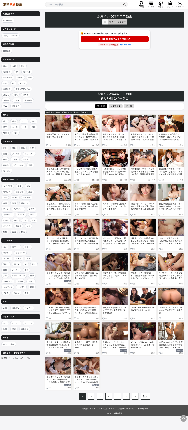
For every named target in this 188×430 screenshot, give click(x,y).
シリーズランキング (106, 408)
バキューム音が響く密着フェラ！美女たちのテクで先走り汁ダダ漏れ (114, 206)
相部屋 (6, 220)
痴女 (5, 247)
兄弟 (16, 132)
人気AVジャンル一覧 (125, 408)
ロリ (5, 83)
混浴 (34, 220)
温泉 (25, 220)
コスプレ (15, 308)
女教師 (6, 100)
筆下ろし (15, 247)
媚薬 (28, 258)
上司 (25, 127)
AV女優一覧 (8, 20)
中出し (27, 247)
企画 (30, 191)
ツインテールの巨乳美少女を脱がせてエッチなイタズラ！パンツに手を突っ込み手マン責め (170, 276)
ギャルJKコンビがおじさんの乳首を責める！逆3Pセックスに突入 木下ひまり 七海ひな (58, 206)
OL (13, 83)
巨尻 (5, 153)
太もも (15, 159)
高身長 (6, 165)
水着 (5, 308)
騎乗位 (20, 281)
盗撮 (14, 203)
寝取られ (6, 191)
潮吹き (6, 264)
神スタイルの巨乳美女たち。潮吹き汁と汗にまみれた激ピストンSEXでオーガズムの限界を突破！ (142, 276)
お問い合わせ (143, 408)
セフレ (24, 121)
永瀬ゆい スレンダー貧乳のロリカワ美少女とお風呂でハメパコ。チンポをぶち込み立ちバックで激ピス (58, 276)
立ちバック (7, 287)
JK (17, 71)
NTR (28, 186)
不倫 (19, 186)
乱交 (34, 264)
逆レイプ (24, 203)
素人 (5, 66)
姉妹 (34, 121)
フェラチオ (20, 252)
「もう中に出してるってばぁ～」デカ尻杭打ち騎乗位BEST (170, 310)
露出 (16, 220)
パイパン (16, 153)
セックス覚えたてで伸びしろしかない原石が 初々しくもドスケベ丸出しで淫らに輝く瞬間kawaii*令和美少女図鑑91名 (171, 241)
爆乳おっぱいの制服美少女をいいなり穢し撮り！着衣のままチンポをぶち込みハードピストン (142, 241)
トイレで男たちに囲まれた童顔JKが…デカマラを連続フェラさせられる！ (86, 172)
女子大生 (26, 71)
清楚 (30, 77)
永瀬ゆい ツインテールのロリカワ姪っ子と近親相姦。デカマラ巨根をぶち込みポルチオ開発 (114, 345)
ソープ (32, 214)
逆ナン (6, 209)
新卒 (5, 106)
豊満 (30, 165)
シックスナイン (18, 275)
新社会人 (15, 106)
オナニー (6, 252)
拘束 (23, 231)
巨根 (5, 329)
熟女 (23, 66)
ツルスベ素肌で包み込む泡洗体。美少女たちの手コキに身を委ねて (86, 206)
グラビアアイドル (23, 89)
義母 (14, 121)
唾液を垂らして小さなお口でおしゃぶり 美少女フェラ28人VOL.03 (114, 276)
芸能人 (6, 94)
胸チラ (18, 226)
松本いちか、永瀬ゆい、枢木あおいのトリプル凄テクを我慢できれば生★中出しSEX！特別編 (114, 241)
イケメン (15, 323)
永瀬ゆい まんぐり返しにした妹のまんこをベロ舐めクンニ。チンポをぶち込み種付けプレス (86, 380)
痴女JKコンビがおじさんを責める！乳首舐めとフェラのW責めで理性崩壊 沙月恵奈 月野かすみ (142, 172)
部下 (34, 127)
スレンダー (29, 153)
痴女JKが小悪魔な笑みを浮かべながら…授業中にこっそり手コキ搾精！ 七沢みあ (86, 137)
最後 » (145, 396)
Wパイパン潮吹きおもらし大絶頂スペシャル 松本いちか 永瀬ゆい (142, 345)
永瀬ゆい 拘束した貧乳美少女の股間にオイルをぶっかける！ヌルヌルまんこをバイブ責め (58, 345)
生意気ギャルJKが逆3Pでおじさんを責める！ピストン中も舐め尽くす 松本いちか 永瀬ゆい (114, 137)
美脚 (5, 159)
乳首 (32, 148)
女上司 (15, 127)
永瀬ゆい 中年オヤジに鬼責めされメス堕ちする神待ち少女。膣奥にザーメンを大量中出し (171, 345)
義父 (5, 121)
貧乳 (14, 148)
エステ (31, 209)
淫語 (32, 287)
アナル (18, 258)
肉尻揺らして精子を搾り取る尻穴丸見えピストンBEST (86, 345)
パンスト (28, 308)
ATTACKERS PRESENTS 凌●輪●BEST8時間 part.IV (142, 308)
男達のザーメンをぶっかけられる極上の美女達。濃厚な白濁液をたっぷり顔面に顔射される (142, 206)
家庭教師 (28, 100)
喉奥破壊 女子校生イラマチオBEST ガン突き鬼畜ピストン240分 (114, 310)
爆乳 (23, 148)
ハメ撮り (6, 258)
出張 (14, 231)
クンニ (6, 292)
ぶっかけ (15, 270)
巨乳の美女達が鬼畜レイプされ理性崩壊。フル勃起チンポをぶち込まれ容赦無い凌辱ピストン (170, 206)
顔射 (5, 270)
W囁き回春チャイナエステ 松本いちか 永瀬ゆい (58, 135)
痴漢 (5, 203)
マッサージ (7, 214)
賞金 (5, 197)
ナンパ (15, 197)
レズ (28, 226)
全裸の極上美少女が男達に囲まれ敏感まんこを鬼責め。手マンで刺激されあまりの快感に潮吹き (86, 310)
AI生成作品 (7, 77)
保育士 (25, 94)
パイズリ (21, 287)
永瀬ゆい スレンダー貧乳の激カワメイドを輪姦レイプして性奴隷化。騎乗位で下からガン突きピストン (58, 380)
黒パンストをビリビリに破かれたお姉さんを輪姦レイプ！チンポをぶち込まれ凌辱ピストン (86, 241)
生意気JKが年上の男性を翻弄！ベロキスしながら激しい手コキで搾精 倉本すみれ (58, 172)
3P (26, 264)
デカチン (28, 323)
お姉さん (6, 89)
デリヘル (21, 214)
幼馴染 (6, 132)
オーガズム (7, 281)
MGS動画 (6, 51)
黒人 (5, 323)
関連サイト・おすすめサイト (15, 358)
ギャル (22, 83)
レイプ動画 (7, 186)
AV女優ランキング (88, 408)
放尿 (5, 275)
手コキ (16, 264)
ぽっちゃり (18, 165)
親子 (5, 127)
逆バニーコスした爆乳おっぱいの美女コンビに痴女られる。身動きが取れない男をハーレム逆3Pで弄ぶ (58, 241)
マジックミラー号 (10, 35)
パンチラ (7, 226)
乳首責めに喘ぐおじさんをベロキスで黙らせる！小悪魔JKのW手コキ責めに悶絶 (142, 137)
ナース (16, 100)
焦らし (16, 292)
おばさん (6, 71)
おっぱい (6, 170)
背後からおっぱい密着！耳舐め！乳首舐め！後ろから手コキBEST (86, 276)
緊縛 (32, 275)
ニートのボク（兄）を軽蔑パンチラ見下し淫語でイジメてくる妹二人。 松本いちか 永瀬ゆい (58, 310)
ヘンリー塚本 (8, 344)
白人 (16, 94)
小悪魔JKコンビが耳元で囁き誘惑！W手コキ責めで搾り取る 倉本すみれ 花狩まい (114, 172)
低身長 (25, 159)
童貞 (14, 329)
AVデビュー (18, 209)
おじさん (24, 329)
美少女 (20, 77)
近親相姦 (26, 197)
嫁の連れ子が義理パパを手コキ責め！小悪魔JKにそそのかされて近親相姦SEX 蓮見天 (170, 172)
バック (31, 281)
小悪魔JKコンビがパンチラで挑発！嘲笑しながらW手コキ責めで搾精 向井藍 (171, 137)
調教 (26, 270)
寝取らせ (19, 191)
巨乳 (5, 148)
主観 (26, 292)
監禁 (5, 231)
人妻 (14, 66)
